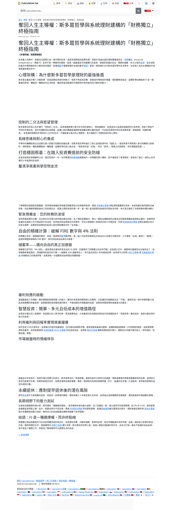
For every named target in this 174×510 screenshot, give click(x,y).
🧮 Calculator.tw (28, 3)
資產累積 (105, 408)
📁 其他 (68, 3)
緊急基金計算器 (130, 222)
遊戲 (86, 65)
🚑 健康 (80, 3)
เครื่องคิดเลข (113, 495)
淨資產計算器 (102, 205)
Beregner (41, 488)
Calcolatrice (57, 488)
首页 (20, 20)
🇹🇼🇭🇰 (128, 3)
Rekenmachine (82, 495)
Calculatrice (67, 492)
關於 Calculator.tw (25, 480)
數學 (63, 236)
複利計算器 (92, 330)
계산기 (148, 495)
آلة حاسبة (98, 495)
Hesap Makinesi (86, 492)
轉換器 (72, 480)
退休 (25, 395)
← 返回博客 (23, 434)
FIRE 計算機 (133, 252)
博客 (25, 20)
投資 (142, 62)
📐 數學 (56, 3)
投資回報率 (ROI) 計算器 (54, 330)
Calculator (111, 488)
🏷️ (139, 3)
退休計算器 (149, 408)
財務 (126, 59)
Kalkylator (26, 495)
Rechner (66, 495)
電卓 (138, 495)
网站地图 (63, 480)
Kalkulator (104, 492)
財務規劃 (75, 157)
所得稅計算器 (76, 408)
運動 (59, 65)
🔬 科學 (103, 3)
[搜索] (138, 11)
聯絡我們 (40, 480)
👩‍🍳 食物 (115, 3)
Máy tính (52, 495)
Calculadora (74, 488)
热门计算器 (51, 480)
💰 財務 (92, 3)
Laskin (40, 495)
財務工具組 (57, 425)
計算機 (127, 495)
